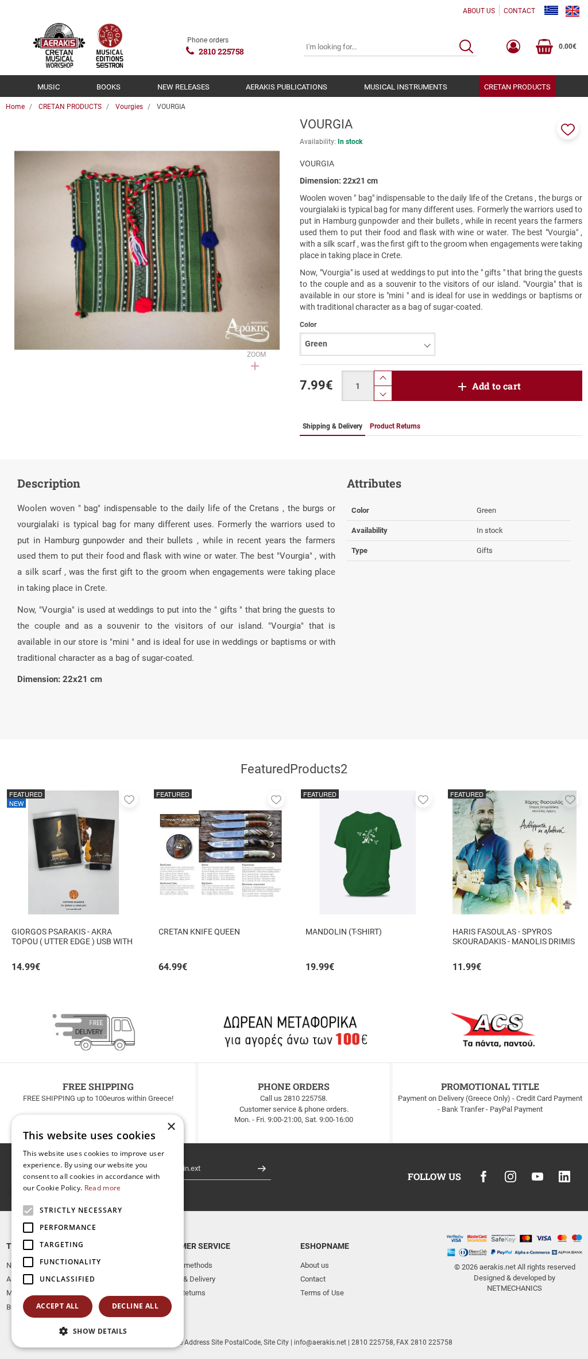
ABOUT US (479, 11)
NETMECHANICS (514, 1288)
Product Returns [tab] (395, 426)
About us (314, 1265)
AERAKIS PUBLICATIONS (286, 87)
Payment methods (182, 1265)
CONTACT (519, 11)
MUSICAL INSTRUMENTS (405, 87)
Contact (313, 1279)
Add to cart (496, 386)
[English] (572, 11)
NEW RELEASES (183, 87)
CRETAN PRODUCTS (517, 87)
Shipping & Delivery (184, 1279)
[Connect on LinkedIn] (564, 1176)
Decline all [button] (135, 1306)
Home (15, 107)
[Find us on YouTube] (537, 1176)
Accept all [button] (57, 1306)
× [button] (171, 1127)
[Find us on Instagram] (510, 1176)
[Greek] (551, 11)
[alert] (97, 1231)
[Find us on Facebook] (483, 1176)
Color (308, 325)
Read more (102, 1188)
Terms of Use (322, 1292)
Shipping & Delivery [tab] (332, 426)
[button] (568, 128)
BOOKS (108, 87)
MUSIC (48, 87)
